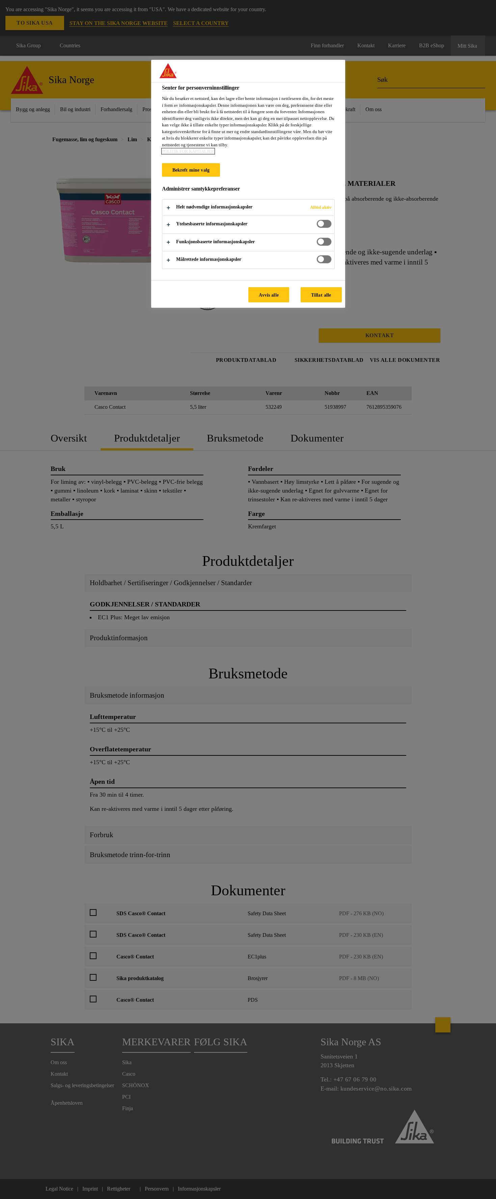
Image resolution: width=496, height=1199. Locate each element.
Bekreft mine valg (191, 170)
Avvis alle (268, 295)
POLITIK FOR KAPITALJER (188, 151)
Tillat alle (321, 295)
